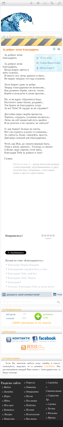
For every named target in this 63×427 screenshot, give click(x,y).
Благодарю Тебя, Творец (22, 277)
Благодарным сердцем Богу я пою (27, 269)
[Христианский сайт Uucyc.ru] (18, 30)
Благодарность (46, 36)
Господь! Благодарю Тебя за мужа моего (31, 286)
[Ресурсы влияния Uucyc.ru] (4, 36)
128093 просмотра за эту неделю (31, 323)
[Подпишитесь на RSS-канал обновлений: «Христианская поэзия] (31, 351)
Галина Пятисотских (50, 62)
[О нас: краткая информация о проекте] (31, 2)
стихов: (10, 318)
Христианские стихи (21, 36)
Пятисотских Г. (47, 67)
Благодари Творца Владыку (23, 264)
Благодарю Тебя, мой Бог (22, 273)
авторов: (10, 314)
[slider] (48, 235)
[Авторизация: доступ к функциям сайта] (59, 2)
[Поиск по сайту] (52, 2)
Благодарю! (14, 282)
